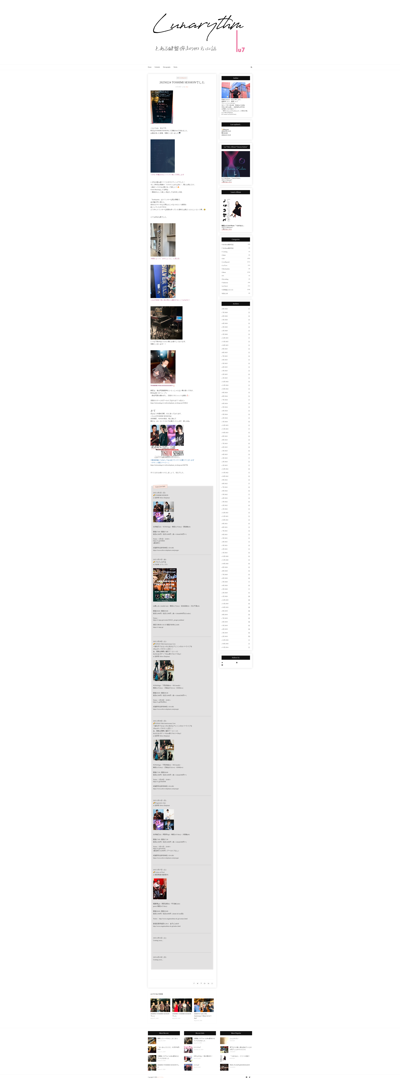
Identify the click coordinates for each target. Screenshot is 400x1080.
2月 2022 (235, 505)
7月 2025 (235, 356)
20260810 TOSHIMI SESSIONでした (168, 1066)
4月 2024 (235, 411)
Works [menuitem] (175, 67)
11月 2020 (235, 560)
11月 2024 (235, 385)
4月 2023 (235, 454)
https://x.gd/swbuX (159, 848)
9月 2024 (235, 392)
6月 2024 (235, 403)
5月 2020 (235, 582)
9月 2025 (235, 349)
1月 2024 (235, 421)
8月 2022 (235, 483)
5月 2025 (235, 363)
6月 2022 (235, 491)
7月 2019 (236, 618)
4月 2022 (235, 498)
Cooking (236, 252)
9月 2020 (235, 567)
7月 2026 (235, 312)
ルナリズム (160, 1077)
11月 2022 (235, 472)
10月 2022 (235, 476)
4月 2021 (235, 542)
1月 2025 (235, 378)
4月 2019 (236, 629)
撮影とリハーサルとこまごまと (168, 1038)
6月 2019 (236, 622)
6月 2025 (235, 360)
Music (236, 272)
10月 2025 (235, 345)
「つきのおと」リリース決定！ (240, 1056)
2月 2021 (235, 549)
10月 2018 (235, 643)
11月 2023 (235, 429)
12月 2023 (235, 425)
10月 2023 (235, 432)
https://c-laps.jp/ (158, 627)
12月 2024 (235, 381)
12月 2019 (236, 600)
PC (236, 276)
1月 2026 (235, 334)
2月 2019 (236, 636)
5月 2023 (235, 451)
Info (236, 258)
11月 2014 (235, 647)
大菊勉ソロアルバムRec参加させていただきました (168, 1057)
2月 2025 (235, 374)
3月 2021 (235, 545)
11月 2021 (235, 516)
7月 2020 (235, 574)
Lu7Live (236, 265)
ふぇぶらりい (234, 1038)
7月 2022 (235, 487)
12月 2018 (235, 640)
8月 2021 (235, 527)
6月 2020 (236, 578)
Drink (236, 255)
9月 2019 (236, 611)
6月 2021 (235, 534)
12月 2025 (235, 338)
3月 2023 (235, 458)
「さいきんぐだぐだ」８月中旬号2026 (168, 1048)
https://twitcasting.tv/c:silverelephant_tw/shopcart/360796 (169, 465)
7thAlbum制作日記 (236, 248)
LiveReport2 (236, 262)
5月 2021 (235, 538)
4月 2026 (235, 323)
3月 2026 (235, 327)
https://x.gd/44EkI (159, 541)
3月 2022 (235, 502)
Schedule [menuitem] (157, 67)
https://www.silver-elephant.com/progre (166, 550)
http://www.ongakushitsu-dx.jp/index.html (167, 926)
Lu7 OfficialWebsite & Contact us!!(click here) (229, 113)
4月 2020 (235, 585)
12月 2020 (235, 556)
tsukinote (236, 282)
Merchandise (236, 269)
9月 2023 (235, 436)
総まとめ (236, 293)
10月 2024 (235, 389)
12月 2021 (235, 512)
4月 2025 (235, 367)
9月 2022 (235, 480)
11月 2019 (236, 603)
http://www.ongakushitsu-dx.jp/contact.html (173, 919)
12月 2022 (235, 469)
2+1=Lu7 (196, 1065)
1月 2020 (236, 596)
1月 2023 (235, 465)
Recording (236, 279)
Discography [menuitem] (166, 67)
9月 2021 (235, 523)
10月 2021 (235, 520)
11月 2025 (235, 341)
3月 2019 (236, 633)
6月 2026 (235, 316)
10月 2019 (236, 607)
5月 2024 (235, 407)
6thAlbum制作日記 (236, 244)
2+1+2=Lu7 (197, 1047)
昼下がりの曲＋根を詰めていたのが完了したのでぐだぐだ (241, 1048)
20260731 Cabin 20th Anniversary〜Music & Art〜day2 (203, 1016)
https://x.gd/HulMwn (160, 702)
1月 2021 (235, 552)
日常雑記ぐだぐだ (236, 290)
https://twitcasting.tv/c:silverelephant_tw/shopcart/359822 (169, 403)
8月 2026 (235, 309)
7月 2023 (235, 443)
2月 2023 (235, 461)
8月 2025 (235, 352)
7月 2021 (235, 531)
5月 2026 (235, 320)
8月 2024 (235, 396)
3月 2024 (235, 414)
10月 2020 (236, 563)
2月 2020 (235, 593)
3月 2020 (235, 589)
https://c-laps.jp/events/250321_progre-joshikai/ (168, 620)
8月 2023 (235, 440)
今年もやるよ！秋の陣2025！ (203, 1056)
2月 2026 (235, 330)
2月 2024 (235, 418)
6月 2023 (235, 447)
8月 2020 (235, 571)
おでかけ (236, 286)
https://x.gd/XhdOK (159, 781)
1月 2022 (235, 509)
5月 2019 (236, 625)
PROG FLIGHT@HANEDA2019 (240, 1065)
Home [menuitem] (149, 67)
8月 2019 (236, 614)
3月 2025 (235, 370)
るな (186, 87)
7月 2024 (235, 400)
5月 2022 (235, 494)
